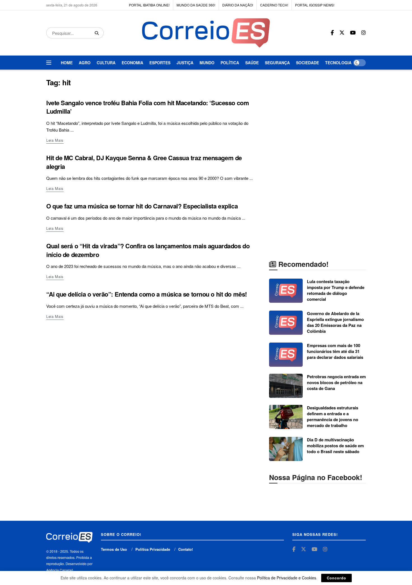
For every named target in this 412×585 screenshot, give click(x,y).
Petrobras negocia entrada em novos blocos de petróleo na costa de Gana (336, 382)
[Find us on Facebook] (332, 33)
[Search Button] (98, 32)
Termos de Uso (114, 549)
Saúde (252, 62)
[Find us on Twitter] (341, 32)
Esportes (159, 62)
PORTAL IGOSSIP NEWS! (314, 5)
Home (67, 62)
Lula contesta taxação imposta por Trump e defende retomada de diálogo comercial (335, 290)
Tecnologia (338, 62)
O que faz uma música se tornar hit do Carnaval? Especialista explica (142, 205)
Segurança (277, 62)
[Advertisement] (318, 162)
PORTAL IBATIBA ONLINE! (149, 5)
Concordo (336, 578)
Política (230, 62)
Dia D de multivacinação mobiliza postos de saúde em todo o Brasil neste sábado (335, 446)
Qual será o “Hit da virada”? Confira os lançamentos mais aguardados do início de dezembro (147, 250)
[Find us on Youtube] (353, 33)
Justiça (185, 62)
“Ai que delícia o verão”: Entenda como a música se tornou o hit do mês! (146, 294)
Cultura (106, 62)
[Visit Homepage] (206, 32)
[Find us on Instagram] (363, 33)
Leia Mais (55, 140)
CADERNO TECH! (274, 5)
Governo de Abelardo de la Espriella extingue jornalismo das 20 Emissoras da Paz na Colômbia (335, 322)
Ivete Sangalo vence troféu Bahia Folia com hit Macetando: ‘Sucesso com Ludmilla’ (147, 107)
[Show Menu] (48, 63)
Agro (85, 62)
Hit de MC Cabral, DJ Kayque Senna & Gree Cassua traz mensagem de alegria (144, 162)
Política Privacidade (152, 549)
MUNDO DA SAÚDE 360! (196, 5)
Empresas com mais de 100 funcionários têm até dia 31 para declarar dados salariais (335, 351)
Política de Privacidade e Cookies (286, 578)
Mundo (207, 62)
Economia (132, 62)
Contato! (185, 549)
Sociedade (307, 62)
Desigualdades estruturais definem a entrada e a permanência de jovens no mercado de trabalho (332, 416)
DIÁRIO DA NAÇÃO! (237, 5)
